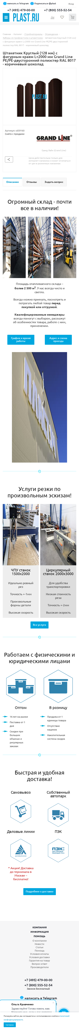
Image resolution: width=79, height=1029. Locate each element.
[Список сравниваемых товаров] (52, 19)
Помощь (39, 936)
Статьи (39, 947)
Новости (39, 943)
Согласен (10, 1024)
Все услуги (39, 624)
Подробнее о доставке (39, 891)
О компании (40, 940)
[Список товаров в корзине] (73, 20)
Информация (39, 931)
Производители (39, 967)
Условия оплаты (39, 953)
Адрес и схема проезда (58, 339)
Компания (40, 927)
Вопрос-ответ (39, 963)
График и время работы (21, 339)
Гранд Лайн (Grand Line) (54, 150)
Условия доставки (39, 957)
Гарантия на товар (39, 960)
